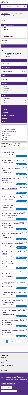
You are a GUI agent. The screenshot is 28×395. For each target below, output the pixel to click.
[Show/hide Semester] (25, 83)
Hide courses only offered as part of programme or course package (13, 54)
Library (21, 13)
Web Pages (6, 29)
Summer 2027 (6, 92)
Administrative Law (7, 205)
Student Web (11, 15)
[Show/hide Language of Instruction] (25, 115)
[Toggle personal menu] (23, 2)
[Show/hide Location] (25, 118)
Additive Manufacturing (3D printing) (12, 197)
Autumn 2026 (6, 88)
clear (5, 42)
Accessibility (4, 370)
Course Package (7, 56)
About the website (5, 368)
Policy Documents (8, 36)
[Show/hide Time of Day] (25, 112)
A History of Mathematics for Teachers (13, 160)
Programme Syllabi (6, 135)
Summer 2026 (7, 86)
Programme (6, 48)
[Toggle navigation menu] (20, 2)
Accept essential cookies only (9, 391)
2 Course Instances (20, 164)
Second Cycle (6, 102)
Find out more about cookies (8, 383)
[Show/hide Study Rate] (25, 106)
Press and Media (5, 357)
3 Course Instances (20, 174)
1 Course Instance (20, 184)
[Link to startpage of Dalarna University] (4, 1)
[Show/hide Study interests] (25, 60)
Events (5, 34)
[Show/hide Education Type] (25, 46)
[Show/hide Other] (25, 121)
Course (5, 50)
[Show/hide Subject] (25, 75)
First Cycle (6, 100)
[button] (13, 64)
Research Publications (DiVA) (9, 131)
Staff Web (4, 15)
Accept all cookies (6, 387)
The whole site (5, 13)
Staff (5, 27)
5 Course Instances (20, 192)
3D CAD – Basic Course (8, 152)
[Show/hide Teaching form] (25, 109)
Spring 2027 (6, 90)
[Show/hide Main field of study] (25, 67)
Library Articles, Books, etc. (8, 129)
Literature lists (5, 137)
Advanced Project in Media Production (13, 243)
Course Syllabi (5, 133)
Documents (4, 139)
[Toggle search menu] (26, 2)
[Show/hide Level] (25, 95)
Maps (2, 362)
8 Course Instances (20, 156)
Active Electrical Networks (9, 188)
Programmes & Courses (9, 25)
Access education (7, 98)
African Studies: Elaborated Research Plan (14, 292)
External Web (14, 13)
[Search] (24, 6)
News (5, 31)
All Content (6, 23)
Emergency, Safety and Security (9, 360)
